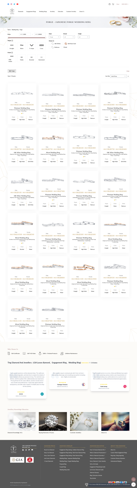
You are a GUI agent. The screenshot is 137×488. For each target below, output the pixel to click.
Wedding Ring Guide (65, 469)
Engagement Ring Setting (66, 449)
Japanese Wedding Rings (74, 458)
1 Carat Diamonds (48, 461)
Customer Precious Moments (118, 458)
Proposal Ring (63, 464)
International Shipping (116, 461)
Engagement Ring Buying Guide (97, 467)
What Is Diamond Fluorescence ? (98, 452)
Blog (91, 475)
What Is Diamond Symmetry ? (97, 455)
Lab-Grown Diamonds (49, 458)
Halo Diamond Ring (77, 455)
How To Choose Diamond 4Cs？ (98, 449)
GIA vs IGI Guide (94, 464)
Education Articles (97, 475)
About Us (113, 449)
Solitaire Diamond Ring (78, 449)
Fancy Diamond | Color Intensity (98, 461)
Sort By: (107, 76)
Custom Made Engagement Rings (119, 452)
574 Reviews (94, 362)
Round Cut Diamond (49, 449)
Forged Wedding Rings (73, 461)
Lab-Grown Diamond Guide (96, 469)
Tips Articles (93, 478)
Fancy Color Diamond (49, 455)
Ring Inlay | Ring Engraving (117, 455)
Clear (127, 71)
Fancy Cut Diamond (49, 452)
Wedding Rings (63, 458)
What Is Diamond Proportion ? (97, 458)
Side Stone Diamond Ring (79, 452)
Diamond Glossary (94, 472)
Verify (29, 485)
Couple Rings (63, 467)
